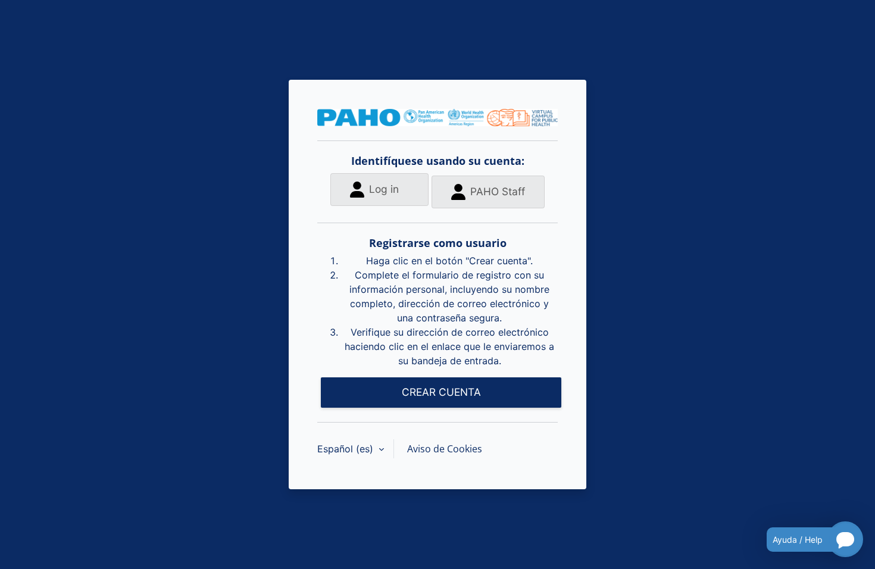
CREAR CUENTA (441, 392)
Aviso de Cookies (444, 448)
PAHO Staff (497, 191)
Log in (384, 189)
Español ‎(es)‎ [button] (346, 449)
